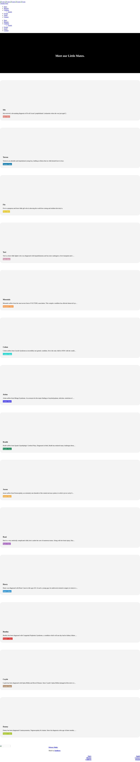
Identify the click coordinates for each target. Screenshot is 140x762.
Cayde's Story (7, 686)
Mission (88, 758)
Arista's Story (7, 401)
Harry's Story (7, 591)
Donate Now (4, 3)
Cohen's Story (7, 354)
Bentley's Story (7, 638)
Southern (57, 750)
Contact (137, 758)
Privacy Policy (53, 747)
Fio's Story (6, 211)
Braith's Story (7, 449)
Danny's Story (7, 733)
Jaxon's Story (7, 496)
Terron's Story (7, 164)
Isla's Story (6, 116)
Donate (137, 759)
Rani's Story (6, 544)
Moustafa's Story (8, 306)
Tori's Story (6, 259)
